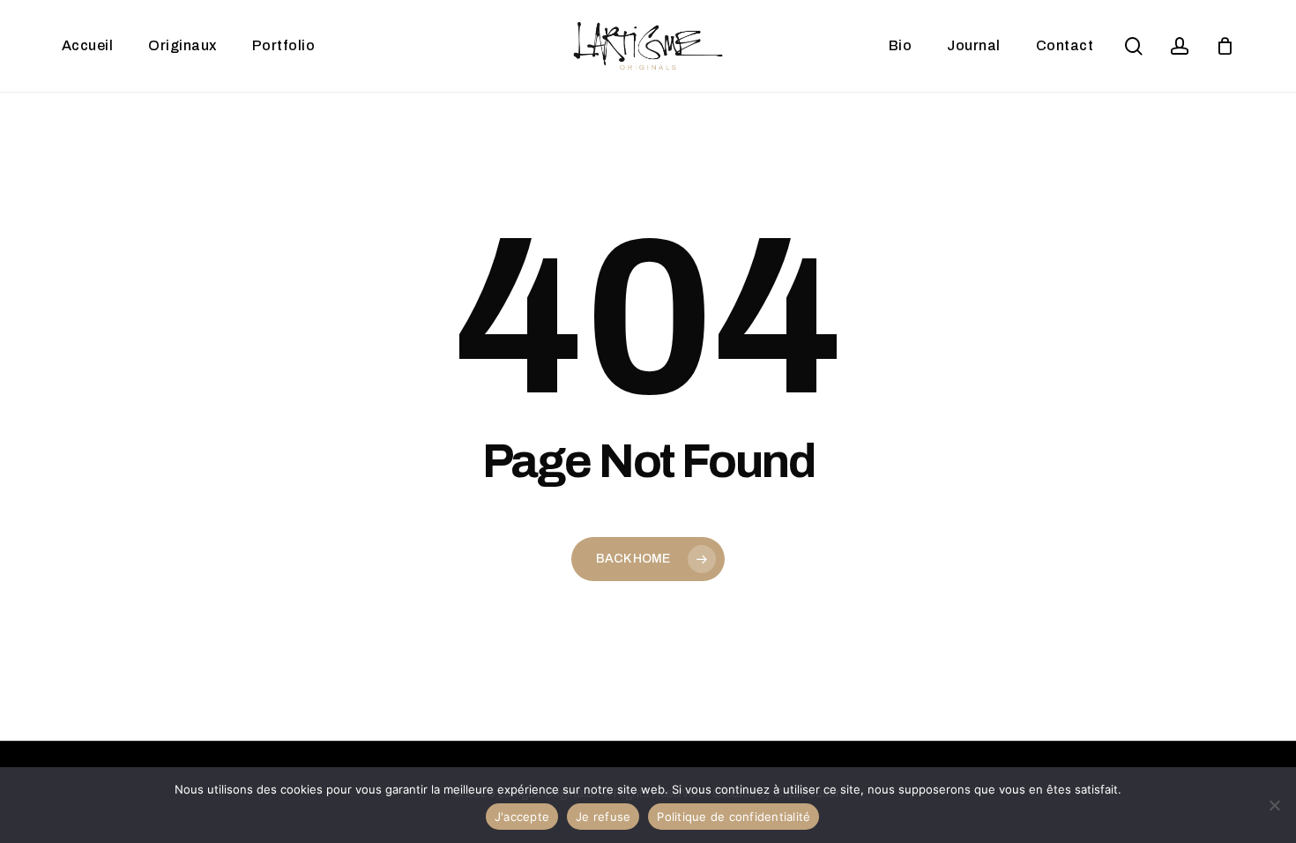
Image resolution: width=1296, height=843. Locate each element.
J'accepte (522, 816)
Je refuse (603, 816)
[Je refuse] (1274, 805)
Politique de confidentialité (733, 816)
